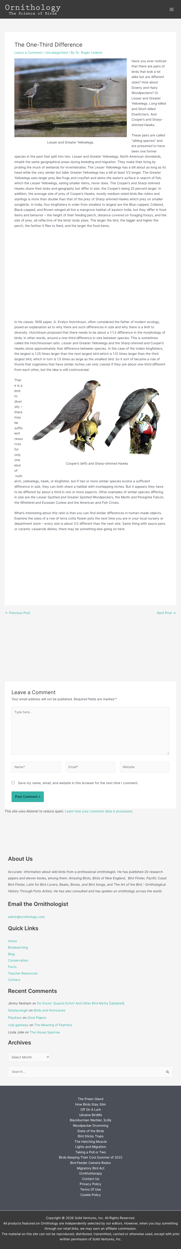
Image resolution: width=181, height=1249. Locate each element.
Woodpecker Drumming (90, 1125)
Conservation (18, 960)
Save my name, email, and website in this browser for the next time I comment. (78, 783)
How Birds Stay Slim (90, 1104)
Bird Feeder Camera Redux (90, 1163)
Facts (12, 967)
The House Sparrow (45, 1032)
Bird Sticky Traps (90, 1136)
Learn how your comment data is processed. (99, 811)
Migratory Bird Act (90, 1168)
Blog (11, 954)
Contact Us (90, 1179)
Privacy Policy (90, 1184)
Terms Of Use (90, 1189)
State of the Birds (90, 1131)
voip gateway (18, 1025)
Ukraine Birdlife (90, 1115)
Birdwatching (18, 947)
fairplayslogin (18, 1010)
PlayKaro (15, 1018)
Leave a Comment (28, 52)
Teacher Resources (22, 973)
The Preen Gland (90, 1099)
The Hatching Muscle (90, 1141)
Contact (14, 980)
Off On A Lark (90, 1109)
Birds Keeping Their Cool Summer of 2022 (90, 1157)
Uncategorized (56, 52)
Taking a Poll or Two (90, 1152)
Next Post (166, 613)
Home (12, 941)
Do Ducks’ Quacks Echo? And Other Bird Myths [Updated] (80, 1003)
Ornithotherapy (90, 1173)
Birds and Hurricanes (49, 1010)
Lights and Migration (90, 1147)
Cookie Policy (90, 1195)
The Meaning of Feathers (53, 1025)
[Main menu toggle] (172, 9)
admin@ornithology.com (26, 917)
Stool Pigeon (36, 1018)
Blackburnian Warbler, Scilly (90, 1120)
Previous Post (17, 613)
